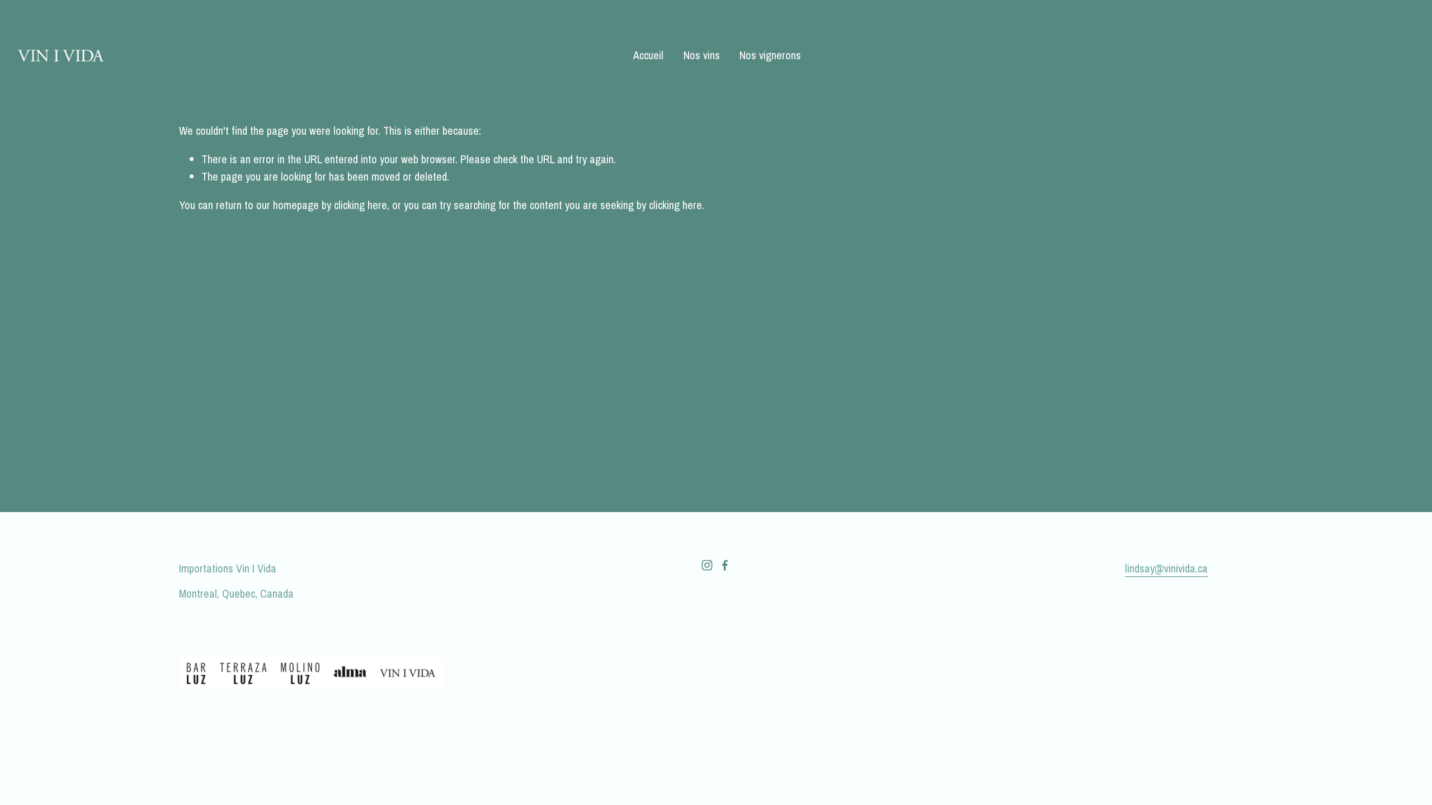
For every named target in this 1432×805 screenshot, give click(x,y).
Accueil (648, 55)
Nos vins (702, 55)
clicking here (360, 204)
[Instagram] (707, 565)
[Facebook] (725, 565)
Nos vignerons (770, 55)
